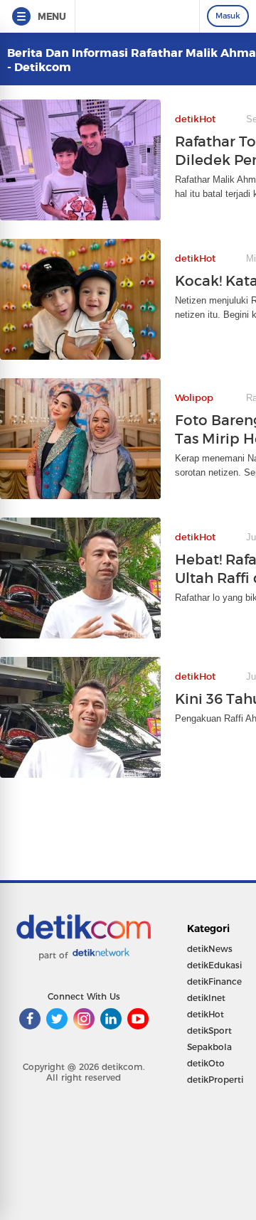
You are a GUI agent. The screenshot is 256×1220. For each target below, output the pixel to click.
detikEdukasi (214, 965)
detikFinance (214, 981)
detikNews (210, 948)
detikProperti (215, 1079)
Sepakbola (209, 1047)
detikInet (206, 997)
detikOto (206, 1063)
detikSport (209, 1030)
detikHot (205, 1014)
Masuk (227, 16)
